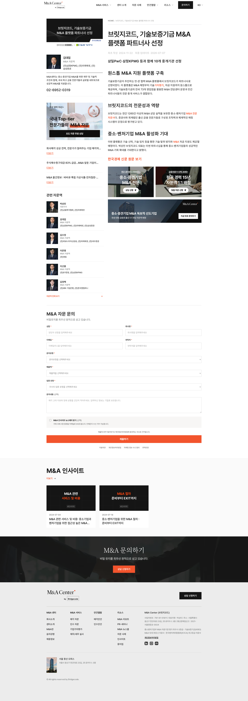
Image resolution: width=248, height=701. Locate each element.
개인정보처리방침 (114, 448)
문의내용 (52, 394)
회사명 (128, 326)
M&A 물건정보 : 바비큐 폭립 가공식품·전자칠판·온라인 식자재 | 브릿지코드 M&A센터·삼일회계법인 (73, 177)
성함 (48, 326)
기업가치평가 (76, 629)
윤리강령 (50, 634)
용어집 (120, 644)
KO (199, 5)
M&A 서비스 (102, 5)
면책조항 (145, 448)
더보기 (49, 153)
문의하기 (186, 5)
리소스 (167, 5)
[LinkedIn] (146, 643)
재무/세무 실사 (77, 634)
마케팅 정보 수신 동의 (132, 448)
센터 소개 (121, 5)
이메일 (49, 340)
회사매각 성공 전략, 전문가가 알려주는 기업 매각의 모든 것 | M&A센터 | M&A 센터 (72, 148)
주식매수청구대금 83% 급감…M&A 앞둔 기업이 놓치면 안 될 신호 (71, 163)
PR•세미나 (122, 624)
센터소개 (50, 624)
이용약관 (102, 448)
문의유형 (50, 353)
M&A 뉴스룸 (123, 629)
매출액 (49, 367)
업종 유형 (50, 381)
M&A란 (50, 629)
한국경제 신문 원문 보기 (125, 159)
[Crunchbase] (156, 643)
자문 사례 (136, 5)
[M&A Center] (54, 5)
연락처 (128, 340)
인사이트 (121, 639)
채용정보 (50, 639)
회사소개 (50, 619)
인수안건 (98, 624)
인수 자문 (74, 624)
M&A (176, 141)
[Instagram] (151, 643)
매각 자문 (74, 619)
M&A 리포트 (123, 619)
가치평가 (159, 85)
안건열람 (151, 5)
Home (111, 21)
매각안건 (98, 619)
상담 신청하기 (124, 569)
